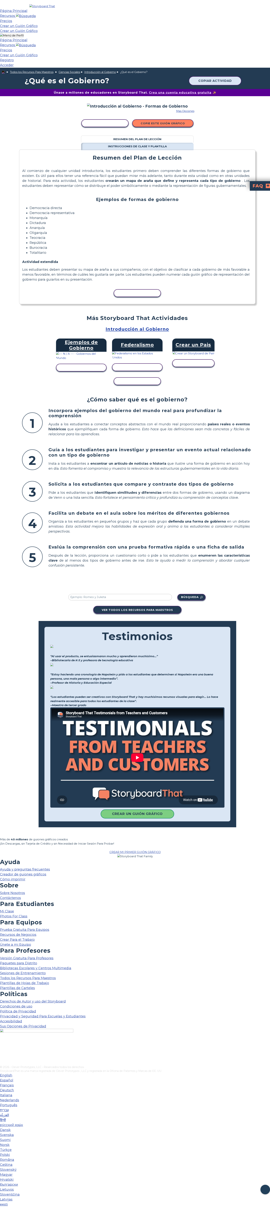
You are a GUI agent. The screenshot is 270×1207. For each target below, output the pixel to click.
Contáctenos (10, 898)
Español (6, 1080)
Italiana (6, 1095)
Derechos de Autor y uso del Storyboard (33, 1001)
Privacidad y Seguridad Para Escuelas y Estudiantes (43, 1016)
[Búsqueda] (26, 16)
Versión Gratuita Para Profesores (26, 958)
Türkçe (6, 1150)
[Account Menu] (12, 35)
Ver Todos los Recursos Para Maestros (137, 610)
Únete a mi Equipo (15, 945)
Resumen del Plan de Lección (137, 139)
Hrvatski (7, 1180)
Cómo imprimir (12, 879)
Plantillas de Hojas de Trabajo (24, 983)
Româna (7, 1160)
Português (8, 1105)
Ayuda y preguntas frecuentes (25, 869)
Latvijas (6, 1199)
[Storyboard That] (42, 6)
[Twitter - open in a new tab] (2, 1057)
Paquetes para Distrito (18, 963)
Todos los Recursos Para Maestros (31, 72)
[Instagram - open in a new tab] (2, 1050)
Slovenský (8, 1170)
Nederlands (9, 1100)
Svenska (7, 1135)
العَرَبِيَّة (4, 1115)
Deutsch (7, 1090)
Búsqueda (190, 597)
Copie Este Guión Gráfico (163, 123)
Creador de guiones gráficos (23, 874)
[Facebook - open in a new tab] (2, 1044)
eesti (4, 1204)
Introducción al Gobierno (100, 72)
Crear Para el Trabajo (17, 940)
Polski (5, 1155)
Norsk (5, 1145)
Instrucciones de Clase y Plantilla (137, 146)
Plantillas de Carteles (17, 988)
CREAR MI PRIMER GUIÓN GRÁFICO (135, 852)
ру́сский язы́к (11, 1125)
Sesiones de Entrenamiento (23, 973)
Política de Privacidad (18, 1011)
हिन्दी (3, 1120)
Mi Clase (7, 911)
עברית (4, 1110)
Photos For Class (13, 916)
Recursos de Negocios (18, 935)
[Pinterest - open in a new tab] (2, 1063)
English (6, 1075)
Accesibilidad (11, 1021)
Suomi (5, 1140)
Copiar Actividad (215, 81)
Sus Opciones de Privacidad (23, 1026)
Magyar (6, 1175)
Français (7, 1085)
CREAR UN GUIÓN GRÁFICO (137, 814)
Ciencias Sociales (69, 72)
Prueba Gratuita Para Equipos (24, 930)
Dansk (5, 1130)
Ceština (6, 1165)
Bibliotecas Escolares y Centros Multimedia (35, 968)
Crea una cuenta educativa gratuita (180, 92)
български (9, 1185)
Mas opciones (185, 111)
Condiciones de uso (16, 1006)
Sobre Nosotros (12, 893)
